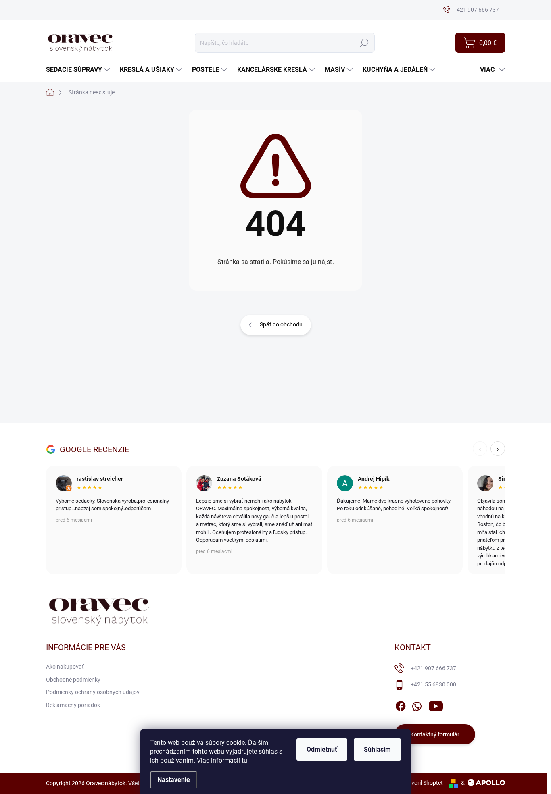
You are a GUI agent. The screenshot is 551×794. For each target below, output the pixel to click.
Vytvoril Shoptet (423, 782)
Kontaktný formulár (434, 734)
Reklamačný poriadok (73, 705)
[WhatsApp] (417, 704)
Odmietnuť (322, 749)
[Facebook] (400, 704)
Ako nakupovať (65, 666)
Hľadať (364, 42)
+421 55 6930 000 (433, 684)
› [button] (498, 448)
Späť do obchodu (281, 324)
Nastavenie (173, 780)
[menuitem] (79, 70)
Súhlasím (377, 749)
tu (244, 760)
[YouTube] (436, 704)
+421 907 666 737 (433, 668)
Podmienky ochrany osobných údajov (93, 692)
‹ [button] (480, 448)
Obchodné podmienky (73, 679)
